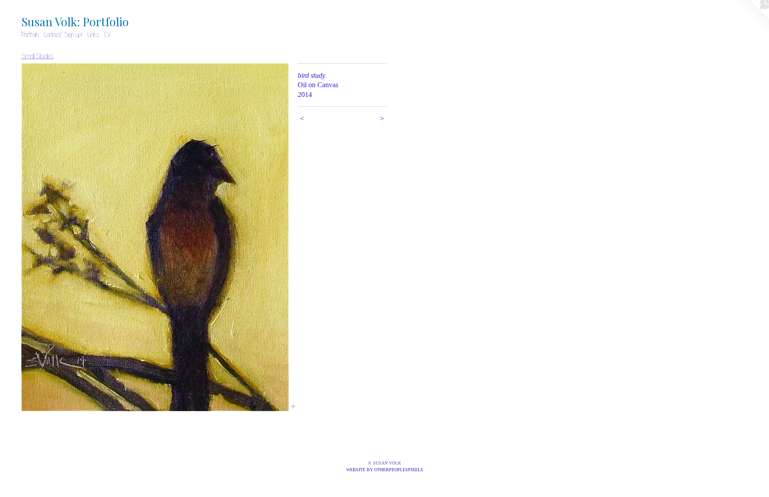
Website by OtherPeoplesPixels (384, 469)
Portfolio (30, 34)
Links (93, 34)
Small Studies (37, 56)
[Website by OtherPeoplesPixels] (751, 18)
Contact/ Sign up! (63, 34)
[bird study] (155, 237)
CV (108, 34)
